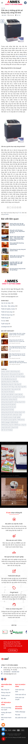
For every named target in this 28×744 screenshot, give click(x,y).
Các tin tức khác (6, 303)
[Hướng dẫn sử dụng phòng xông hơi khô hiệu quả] (5, 257)
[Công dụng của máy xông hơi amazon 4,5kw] (5, 251)
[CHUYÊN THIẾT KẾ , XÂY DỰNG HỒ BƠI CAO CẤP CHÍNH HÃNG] (5, 264)
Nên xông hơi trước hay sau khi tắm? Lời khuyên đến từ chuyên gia (17, 355)
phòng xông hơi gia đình (7, 402)
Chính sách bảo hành (19, 690)
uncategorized (5, 326)
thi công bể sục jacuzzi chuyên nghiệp (11, 417)
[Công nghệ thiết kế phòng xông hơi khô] (5, 244)
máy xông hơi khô (21, 56)
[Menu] (2, 3)
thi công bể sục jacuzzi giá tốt (9, 419)
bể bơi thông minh (15, 371)
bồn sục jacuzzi (5, 376)
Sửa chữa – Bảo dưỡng (8, 306)
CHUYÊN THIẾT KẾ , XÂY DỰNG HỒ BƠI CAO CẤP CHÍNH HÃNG (16, 263)
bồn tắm (13, 376)
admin (4, 15)
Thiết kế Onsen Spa (7, 315)
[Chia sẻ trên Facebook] (10, 207)
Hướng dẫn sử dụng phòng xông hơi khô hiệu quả (17, 256)
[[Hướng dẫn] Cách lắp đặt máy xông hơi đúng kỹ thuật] (5, 225)
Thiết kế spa (4, 318)
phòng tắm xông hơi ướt (18, 396)
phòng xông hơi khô (20, 402)
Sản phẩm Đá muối (20, 717)
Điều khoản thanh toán (6, 718)
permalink (6, 214)
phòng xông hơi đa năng (7, 409)
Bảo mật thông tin (14, 735)
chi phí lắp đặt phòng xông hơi (9, 379)
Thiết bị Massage (20, 712)
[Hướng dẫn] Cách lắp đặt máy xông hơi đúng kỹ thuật (17, 224)
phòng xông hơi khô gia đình (8, 404)
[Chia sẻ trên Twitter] (13, 207)
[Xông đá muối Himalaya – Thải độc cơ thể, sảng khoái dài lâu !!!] (5, 232)
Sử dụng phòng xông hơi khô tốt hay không (17, 269)
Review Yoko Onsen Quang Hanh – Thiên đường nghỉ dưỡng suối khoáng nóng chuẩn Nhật (17, 238)
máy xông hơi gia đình (20, 386)
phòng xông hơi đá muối (7, 412)
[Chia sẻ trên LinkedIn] (20, 207)
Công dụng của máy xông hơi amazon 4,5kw (18, 250)
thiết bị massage (5, 422)
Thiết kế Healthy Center (8, 309)
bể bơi (7, 371)
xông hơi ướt (15, 427)
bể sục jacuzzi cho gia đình (16, 374)
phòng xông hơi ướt (19, 412)
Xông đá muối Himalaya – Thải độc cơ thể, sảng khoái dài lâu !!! (17, 231)
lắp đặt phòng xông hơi (7, 384)
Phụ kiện (17, 714)
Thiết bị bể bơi (20, 419)
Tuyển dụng (4, 323)
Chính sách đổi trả (20, 694)
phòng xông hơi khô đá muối (8, 407)
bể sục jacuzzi (5, 374)
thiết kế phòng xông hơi (7, 424)
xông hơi (24, 424)
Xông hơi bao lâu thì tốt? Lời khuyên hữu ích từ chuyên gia (16, 340)
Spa (20, 414)
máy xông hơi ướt (16, 389)
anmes (3, 371)
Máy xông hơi (5, 689)
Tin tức (3, 8)
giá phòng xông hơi (6, 381)
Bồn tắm (3, 698)
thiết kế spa (17, 424)
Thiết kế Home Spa (6, 312)
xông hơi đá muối (6, 427)
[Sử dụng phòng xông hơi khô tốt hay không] (5, 270)
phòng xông (4, 399)
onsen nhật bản (18, 394)
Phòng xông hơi (5, 692)
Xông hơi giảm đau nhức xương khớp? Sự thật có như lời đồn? (17, 334)
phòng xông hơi (13, 399)
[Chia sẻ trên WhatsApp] (8, 207)
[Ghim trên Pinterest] (18, 207)
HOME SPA (15, 381)
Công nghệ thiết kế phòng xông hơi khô (17, 243)
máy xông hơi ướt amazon (8, 391)
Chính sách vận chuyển (19, 698)
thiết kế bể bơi (14, 422)
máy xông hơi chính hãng (8, 386)
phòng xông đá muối (7, 414)
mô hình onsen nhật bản (7, 394)
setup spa (15, 414)
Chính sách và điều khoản (14, 734)
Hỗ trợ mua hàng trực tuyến (6, 708)
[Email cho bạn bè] (15, 207)
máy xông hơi (17, 384)
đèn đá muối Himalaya (7, 429)
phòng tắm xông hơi (6, 396)
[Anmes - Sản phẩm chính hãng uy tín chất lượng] (13, 2)
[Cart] (25, 2)
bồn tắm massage (20, 376)
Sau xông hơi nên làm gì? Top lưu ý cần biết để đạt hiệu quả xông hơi (17, 348)
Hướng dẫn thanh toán (6, 713)
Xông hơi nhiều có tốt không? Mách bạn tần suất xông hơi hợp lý (18, 362)
